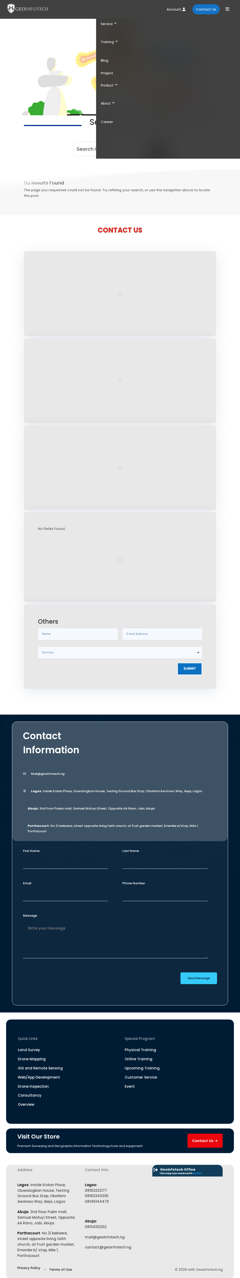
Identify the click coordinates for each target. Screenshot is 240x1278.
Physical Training (140, 1049)
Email (27, 883)
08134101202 (96, 1226)
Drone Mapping (32, 1059)
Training (107, 42)
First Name (31, 851)
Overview (26, 1104)
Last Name (130, 851)
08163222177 (96, 1190)
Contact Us (206, 9)
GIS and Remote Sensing (40, 1068)
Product (107, 85)
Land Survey (29, 1049)
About (106, 103)
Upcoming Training (142, 1068)
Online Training (138, 1059)
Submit (190, 669)
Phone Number (133, 883)
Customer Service (141, 1077)
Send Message (199, 978)
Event (130, 1086)
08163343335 (97, 1195)
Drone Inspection (33, 1086)
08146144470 (97, 1201)
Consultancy (29, 1095)
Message (30, 915)
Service (107, 24)
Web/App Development (39, 1077)
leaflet (197, 1173)
